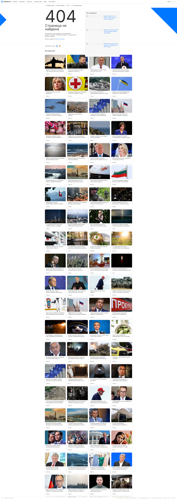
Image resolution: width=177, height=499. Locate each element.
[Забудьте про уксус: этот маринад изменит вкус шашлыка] (77, 197)
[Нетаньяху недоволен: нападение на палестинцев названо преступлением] (55, 352)
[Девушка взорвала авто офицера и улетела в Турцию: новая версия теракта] (77, 87)
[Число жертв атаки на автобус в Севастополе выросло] (99, 175)
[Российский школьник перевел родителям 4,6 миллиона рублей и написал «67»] (77, 242)
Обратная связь (166, 498)
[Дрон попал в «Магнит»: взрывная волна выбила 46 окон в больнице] (55, 308)
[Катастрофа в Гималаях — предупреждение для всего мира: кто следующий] (99, 87)
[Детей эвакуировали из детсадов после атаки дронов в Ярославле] (99, 264)
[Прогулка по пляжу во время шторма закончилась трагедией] (121, 219)
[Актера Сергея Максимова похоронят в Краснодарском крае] (121, 264)
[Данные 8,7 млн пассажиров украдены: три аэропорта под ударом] (55, 418)
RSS (117, 498)
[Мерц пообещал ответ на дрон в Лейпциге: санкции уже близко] (55, 485)
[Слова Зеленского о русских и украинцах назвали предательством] (99, 485)
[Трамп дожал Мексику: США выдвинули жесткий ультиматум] (99, 396)
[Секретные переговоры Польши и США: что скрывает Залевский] (121, 286)
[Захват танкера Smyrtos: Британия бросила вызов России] (55, 153)
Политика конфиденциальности (143, 498)
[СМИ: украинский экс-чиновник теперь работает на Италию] (77, 286)
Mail (2, 498)
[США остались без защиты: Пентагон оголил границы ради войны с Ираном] (99, 440)
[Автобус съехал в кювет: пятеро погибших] (121, 352)
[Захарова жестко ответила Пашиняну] (55, 87)
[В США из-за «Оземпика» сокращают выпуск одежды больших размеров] (99, 463)
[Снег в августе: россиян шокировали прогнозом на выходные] (77, 264)
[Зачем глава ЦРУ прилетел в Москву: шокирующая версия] (77, 330)
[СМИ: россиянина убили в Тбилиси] (77, 109)
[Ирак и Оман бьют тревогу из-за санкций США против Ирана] (77, 485)
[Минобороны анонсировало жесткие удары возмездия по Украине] (99, 352)
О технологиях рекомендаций (130, 498)
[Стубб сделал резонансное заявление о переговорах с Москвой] (121, 374)
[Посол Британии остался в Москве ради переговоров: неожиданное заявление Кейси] (77, 175)
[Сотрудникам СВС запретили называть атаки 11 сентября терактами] (55, 219)
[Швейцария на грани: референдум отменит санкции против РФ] (55, 197)
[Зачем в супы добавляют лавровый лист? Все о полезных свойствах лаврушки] (121, 330)
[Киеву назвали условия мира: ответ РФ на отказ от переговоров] (99, 65)
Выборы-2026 (50, 5)
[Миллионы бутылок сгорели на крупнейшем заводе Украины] (77, 352)
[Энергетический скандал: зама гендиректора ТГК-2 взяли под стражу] (121, 485)
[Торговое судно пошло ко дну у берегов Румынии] (77, 153)
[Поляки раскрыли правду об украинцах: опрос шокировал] (99, 109)
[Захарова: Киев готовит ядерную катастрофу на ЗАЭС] (121, 153)
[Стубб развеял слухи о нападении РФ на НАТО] (121, 396)
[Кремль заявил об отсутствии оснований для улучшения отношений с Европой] (121, 463)
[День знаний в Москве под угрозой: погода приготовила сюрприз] (99, 219)
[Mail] (2, 1)
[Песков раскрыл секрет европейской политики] (55, 463)
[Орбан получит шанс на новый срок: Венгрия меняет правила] (121, 65)
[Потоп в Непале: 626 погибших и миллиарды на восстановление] (55, 396)
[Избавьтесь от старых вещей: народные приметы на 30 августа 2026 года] (77, 131)
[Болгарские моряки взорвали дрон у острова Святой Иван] (121, 175)
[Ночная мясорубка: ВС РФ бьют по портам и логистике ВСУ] (99, 197)
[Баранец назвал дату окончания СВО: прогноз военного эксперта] (55, 65)
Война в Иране (61, 5)
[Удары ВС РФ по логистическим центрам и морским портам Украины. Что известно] (77, 396)
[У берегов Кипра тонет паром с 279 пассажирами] (99, 131)
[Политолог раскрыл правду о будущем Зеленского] (77, 65)
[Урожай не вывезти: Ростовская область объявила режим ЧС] (55, 175)
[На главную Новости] (7, 1)
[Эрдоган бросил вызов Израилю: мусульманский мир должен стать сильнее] (55, 264)
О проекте (121, 498)
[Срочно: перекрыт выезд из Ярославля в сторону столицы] (121, 197)
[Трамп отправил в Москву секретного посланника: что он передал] (99, 153)
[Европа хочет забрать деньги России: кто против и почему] (55, 374)
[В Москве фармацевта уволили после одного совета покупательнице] (55, 242)
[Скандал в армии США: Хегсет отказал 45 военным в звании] (99, 418)
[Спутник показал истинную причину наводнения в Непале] (77, 418)
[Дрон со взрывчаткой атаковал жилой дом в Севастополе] (77, 219)
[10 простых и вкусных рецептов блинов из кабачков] (99, 242)
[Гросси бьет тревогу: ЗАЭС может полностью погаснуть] (99, 330)
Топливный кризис (77, 5)
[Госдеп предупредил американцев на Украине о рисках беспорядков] (121, 418)
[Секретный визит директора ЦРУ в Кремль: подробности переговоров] (99, 308)
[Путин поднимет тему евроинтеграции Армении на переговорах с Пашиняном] (55, 286)
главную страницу (59, 39)
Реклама (11, 498)
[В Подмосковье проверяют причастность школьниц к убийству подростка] (121, 308)
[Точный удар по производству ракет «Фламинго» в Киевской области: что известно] (55, 330)
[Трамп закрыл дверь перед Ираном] (99, 286)
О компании (6, 498)
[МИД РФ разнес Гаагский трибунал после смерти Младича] (77, 308)
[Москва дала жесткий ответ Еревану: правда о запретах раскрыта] (121, 109)
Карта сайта (173, 498)
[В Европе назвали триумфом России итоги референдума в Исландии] (77, 440)
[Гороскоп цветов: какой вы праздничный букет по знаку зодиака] (121, 440)
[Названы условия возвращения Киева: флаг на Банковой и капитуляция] (121, 87)
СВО (68, 5)
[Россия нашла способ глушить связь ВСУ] (99, 374)
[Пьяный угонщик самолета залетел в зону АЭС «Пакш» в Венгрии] (55, 109)
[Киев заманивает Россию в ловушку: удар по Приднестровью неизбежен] (121, 131)
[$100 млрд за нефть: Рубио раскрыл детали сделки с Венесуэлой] (55, 440)
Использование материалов (156, 498)
